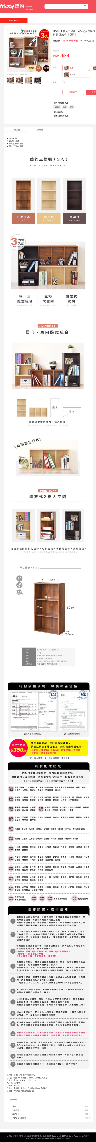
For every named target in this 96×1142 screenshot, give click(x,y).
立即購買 (73, 92)
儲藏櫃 (57, 107)
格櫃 (64, 107)
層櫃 (71, 107)
